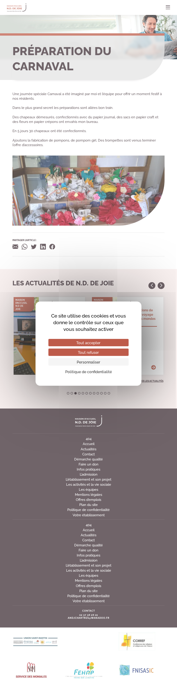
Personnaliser (88, 361)
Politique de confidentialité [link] (88, 371)
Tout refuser (88, 352)
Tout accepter (88, 342)
